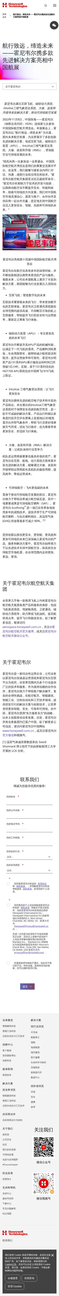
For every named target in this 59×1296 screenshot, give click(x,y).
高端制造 (35, 1067)
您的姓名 (11, 796)
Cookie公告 (10, 1264)
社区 (5, 1144)
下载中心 (7, 1203)
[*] (7, 878)
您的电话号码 (14, 823)
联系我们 (8, 1240)
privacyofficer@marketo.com (29, 952)
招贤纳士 (7, 1178)
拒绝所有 (29, 1278)
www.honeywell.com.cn (18, 731)
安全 (33, 1096)
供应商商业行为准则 (12, 1120)
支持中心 (7, 1193)
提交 (25, 986)
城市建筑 (35, 1052)
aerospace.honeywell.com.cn (22, 627)
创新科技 (7, 1060)
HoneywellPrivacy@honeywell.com (30, 927)
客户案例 (7, 1050)
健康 (33, 1101)
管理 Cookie (15, 1286)
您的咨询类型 (14, 864)
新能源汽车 (36, 1072)
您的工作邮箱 (14, 837)
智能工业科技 (9, 1030)
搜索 (46, 6)
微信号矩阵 (8, 1198)
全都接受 (13, 1278)
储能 (33, 1042)
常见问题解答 (9, 1208)
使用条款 (42, 883)
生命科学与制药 (38, 1062)
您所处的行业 (14, 851)
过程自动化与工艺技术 (14, 1035)
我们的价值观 (9, 1149)
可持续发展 (8, 1154)
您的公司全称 (14, 810)
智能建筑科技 (9, 1025)
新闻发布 (7, 1074)
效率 (33, 1106)
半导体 (34, 1032)
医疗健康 (35, 1057)
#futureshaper (10, 1164)
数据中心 (35, 1077)
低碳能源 (35, 1047)
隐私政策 (21, 886)
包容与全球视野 (10, 1159)
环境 (33, 1091)
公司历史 (7, 1139)
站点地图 (7, 1213)
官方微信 (8, 735)
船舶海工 (35, 1037)
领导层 (6, 1134)
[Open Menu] (54, 5)
